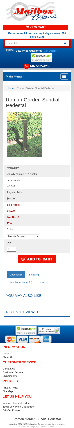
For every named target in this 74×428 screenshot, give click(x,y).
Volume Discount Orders (16, 403)
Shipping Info (10, 375)
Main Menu (14, 76)
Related (43, 282)
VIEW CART (37, 27)
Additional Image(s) (21, 282)
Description (16, 274)
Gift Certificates (11, 410)
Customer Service (13, 372)
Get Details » (51, 50)
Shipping (34, 274)
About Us (8, 357)
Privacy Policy (10, 387)
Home (10, 88)
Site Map (8, 391)
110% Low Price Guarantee (18, 406)
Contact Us (9, 368)
